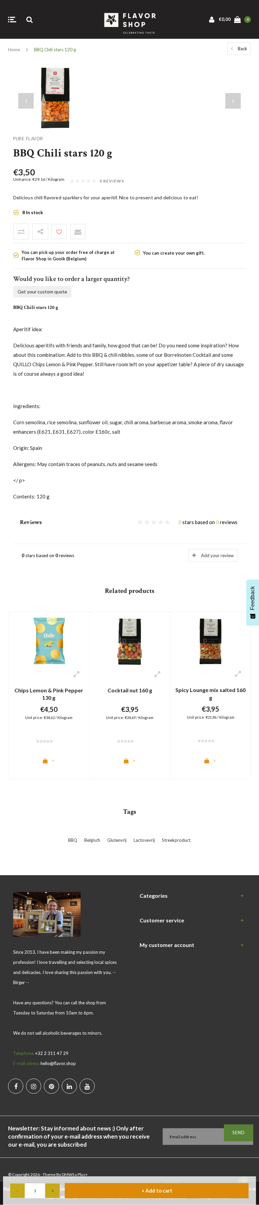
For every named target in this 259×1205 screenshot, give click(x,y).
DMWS (68, 1174)
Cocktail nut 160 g (130, 690)
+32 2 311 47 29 (51, 1053)
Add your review (217, 555)
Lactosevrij (144, 840)
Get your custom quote (42, 291)
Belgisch (92, 840)
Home (14, 49)
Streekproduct (176, 840)
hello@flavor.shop (58, 1063)
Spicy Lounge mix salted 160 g (210, 694)
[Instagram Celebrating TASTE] (33, 1086)
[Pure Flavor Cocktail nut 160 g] (129, 641)
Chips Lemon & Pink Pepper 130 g (49, 694)
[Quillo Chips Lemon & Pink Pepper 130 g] (48, 641)
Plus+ (83, 1174)
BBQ (72, 840)
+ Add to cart (156, 1190)
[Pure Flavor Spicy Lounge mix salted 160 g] (210, 640)
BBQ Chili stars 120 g (55, 49)
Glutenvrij (116, 840)
